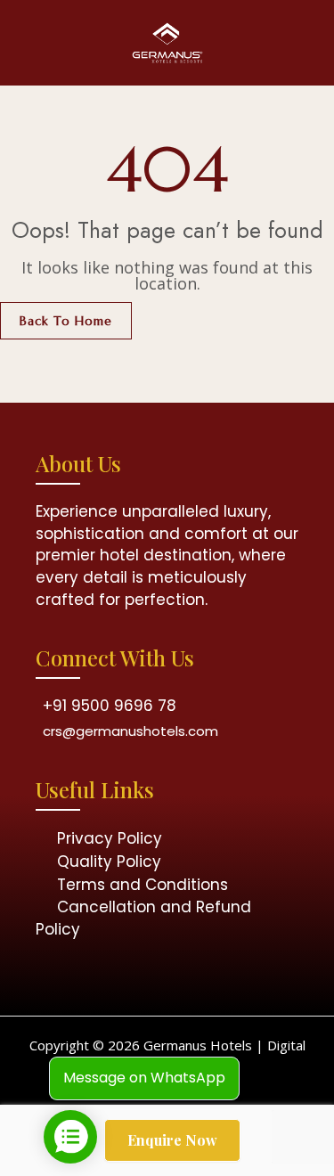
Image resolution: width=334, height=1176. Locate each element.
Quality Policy (109, 861)
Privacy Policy (109, 838)
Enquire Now (172, 1140)
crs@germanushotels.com (130, 731)
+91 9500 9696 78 (109, 705)
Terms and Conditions (142, 884)
